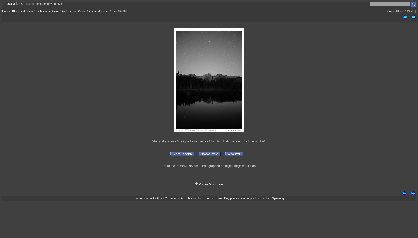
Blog (182, 198)
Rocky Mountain (99, 11)
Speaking (278, 198)
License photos (249, 198)
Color (390, 11)
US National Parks (47, 11)
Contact (149, 198)
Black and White (22, 11)
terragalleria (10, 3)
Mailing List (195, 198)
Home (6, 11)
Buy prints (230, 198)
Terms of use (213, 198)
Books (265, 198)
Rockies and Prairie (73, 11)
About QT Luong (167, 198)
